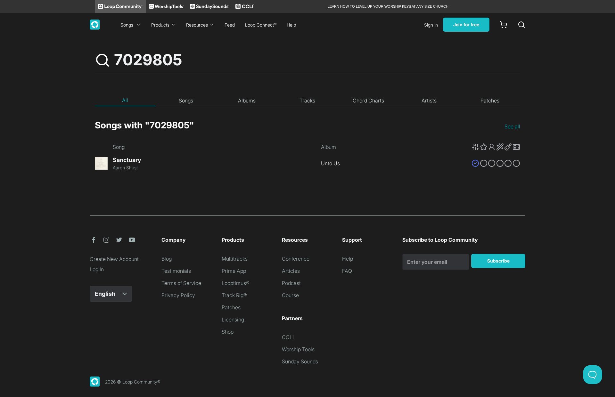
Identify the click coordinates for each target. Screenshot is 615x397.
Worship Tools (298, 349)
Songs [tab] (186, 100)
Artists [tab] (429, 100)
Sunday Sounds (300, 361)
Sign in (431, 25)
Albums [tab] (247, 100)
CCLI (288, 337)
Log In (97, 269)
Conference (295, 258)
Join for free (466, 24)
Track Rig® (234, 295)
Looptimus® (236, 283)
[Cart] (503, 24)
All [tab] (125, 100)
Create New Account (114, 259)
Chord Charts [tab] (368, 100)
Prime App (234, 271)
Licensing (233, 319)
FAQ (347, 271)
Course (290, 295)
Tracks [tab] (307, 100)
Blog (166, 258)
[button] (496, 147)
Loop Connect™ (260, 25)
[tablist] (307, 100)
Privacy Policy (178, 295)
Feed (230, 25)
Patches (231, 307)
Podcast (291, 283)
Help (291, 25)
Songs (126, 25)
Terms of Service (181, 283)
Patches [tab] (489, 100)
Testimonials (176, 271)
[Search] (521, 24)
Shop (228, 331)
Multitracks (235, 258)
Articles (291, 271)
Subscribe (498, 260)
